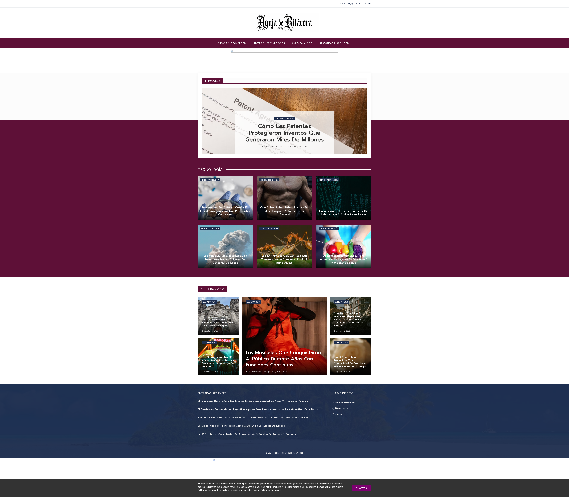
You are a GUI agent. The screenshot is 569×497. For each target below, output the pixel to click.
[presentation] (207, 121)
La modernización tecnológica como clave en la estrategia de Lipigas (241, 426)
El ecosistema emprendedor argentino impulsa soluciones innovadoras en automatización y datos (258, 409)
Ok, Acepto (361, 488)
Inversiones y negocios (284, 118)
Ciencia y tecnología (210, 180)
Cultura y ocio (209, 302)
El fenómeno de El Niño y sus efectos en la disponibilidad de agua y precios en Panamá (253, 401)
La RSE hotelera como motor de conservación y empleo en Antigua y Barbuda (247, 434)
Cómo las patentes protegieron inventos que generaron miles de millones (284, 133)
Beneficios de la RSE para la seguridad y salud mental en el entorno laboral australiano (253, 417)
